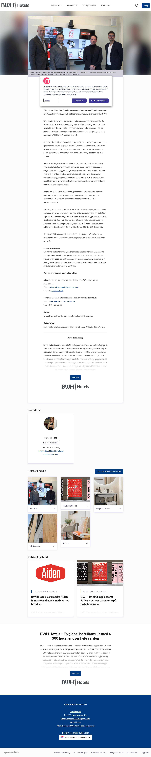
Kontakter (105, 5)
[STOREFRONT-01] (75, 489)
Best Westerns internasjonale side (75, 718)
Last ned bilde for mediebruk (109, 471)
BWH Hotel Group (77, 327)
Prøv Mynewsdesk (99, 752)
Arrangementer (89, 5)
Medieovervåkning (62, 752)
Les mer (75, 377)
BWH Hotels (75, 711)
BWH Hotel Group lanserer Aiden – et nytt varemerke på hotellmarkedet (98, 600)
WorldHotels (75, 722)
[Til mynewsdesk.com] (11, 752)
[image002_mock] (108, 491)
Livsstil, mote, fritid (52, 316)
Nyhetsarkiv (56, 5)
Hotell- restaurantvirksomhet (80, 316)
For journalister (116, 752)
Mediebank (72, 5)
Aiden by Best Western (95, 327)
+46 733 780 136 (50, 454)
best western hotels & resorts (56, 327)
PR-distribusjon (80, 752)
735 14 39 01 (57, 290)
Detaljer (47, 100)
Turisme (64, 316)
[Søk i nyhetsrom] (137, 5)
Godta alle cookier (98, 101)
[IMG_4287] (42, 491)
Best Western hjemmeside (75, 715)
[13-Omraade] (42, 528)
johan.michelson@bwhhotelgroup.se (65, 287)
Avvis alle (79, 101)
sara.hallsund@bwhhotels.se (51, 451)
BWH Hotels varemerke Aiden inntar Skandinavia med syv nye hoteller (50, 600)
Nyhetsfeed (132, 752)
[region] (76, 91)
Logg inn (144, 752)
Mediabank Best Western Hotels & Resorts (75, 726)
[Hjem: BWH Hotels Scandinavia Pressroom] (15, 5)
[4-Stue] (75, 525)
